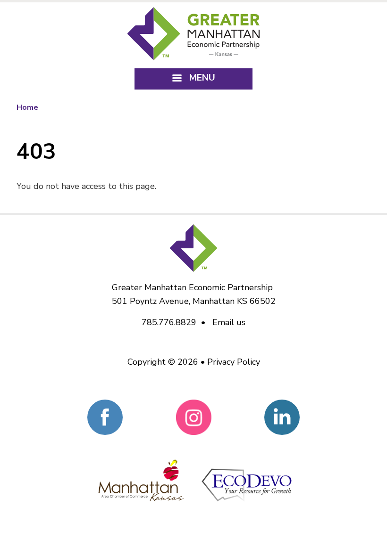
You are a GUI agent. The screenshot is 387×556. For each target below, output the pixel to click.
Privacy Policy (233, 362)
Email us (228, 322)
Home (27, 107)
